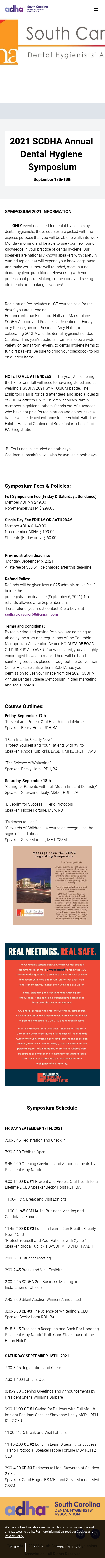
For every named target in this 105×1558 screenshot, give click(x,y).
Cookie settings (69, 1547)
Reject (15, 1547)
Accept (39, 1547)
